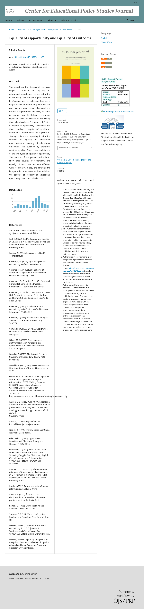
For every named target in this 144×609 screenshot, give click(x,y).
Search (132, 20)
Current (8, 20)
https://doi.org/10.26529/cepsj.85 (29, 57)
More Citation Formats (68, 147)
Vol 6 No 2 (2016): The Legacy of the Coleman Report (50, 29)
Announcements (36, 20)
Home (11, 29)
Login (135, 2)
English (104, 38)
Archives (20, 20)
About (51, 20)
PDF (63, 110)
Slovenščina (106, 42)
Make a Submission (69, 20)
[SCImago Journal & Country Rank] (117, 111)
